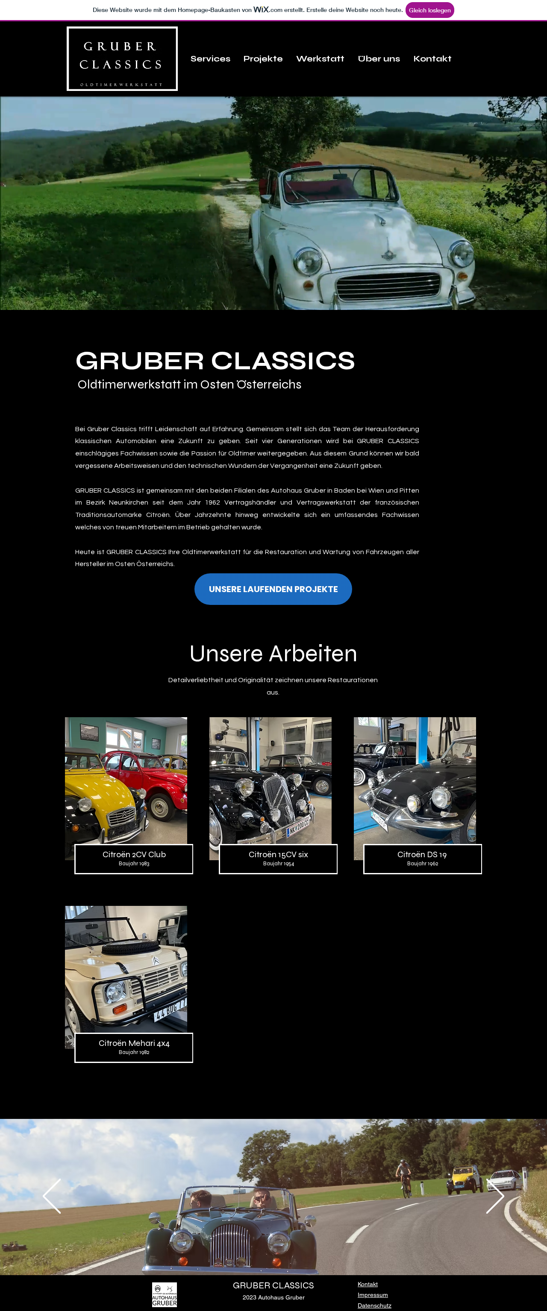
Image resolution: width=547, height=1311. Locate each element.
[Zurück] (52, 1197)
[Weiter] (495, 1197)
